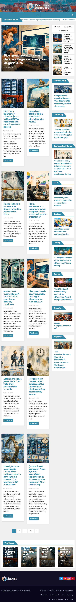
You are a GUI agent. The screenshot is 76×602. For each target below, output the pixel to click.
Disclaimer (45, 595)
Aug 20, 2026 (9, 393)
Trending (69, 26)
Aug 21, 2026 (10, 67)
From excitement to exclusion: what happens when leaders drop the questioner (38, 210)
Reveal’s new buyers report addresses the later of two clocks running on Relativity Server (37, 387)
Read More (8, 161)
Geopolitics (64, 31)
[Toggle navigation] (37, 15)
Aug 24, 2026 (34, 125)
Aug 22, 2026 (34, 220)
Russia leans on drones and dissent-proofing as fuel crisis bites (12, 209)
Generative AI (55, 595)
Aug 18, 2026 (9, 488)
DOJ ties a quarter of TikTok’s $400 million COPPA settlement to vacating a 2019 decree (11, 119)
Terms (59, 590)
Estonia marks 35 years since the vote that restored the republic (12, 384)
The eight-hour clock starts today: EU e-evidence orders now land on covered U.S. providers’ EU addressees (12, 475)
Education (53, 599)
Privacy (43, 590)
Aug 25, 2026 (9, 130)
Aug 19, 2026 (34, 398)
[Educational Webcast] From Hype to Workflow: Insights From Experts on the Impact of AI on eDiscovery (37, 475)
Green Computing (68, 595)
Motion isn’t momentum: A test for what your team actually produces (11, 298)
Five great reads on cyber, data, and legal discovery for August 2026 (24, 59)
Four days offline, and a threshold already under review (36, 116)
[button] (72, 15)
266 (31, 531)
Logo (61, 599)
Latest (58, 26)
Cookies (51, 590)
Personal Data (69, 590)
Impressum (69, 599)
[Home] (3, 15)
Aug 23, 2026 (9, 218)
